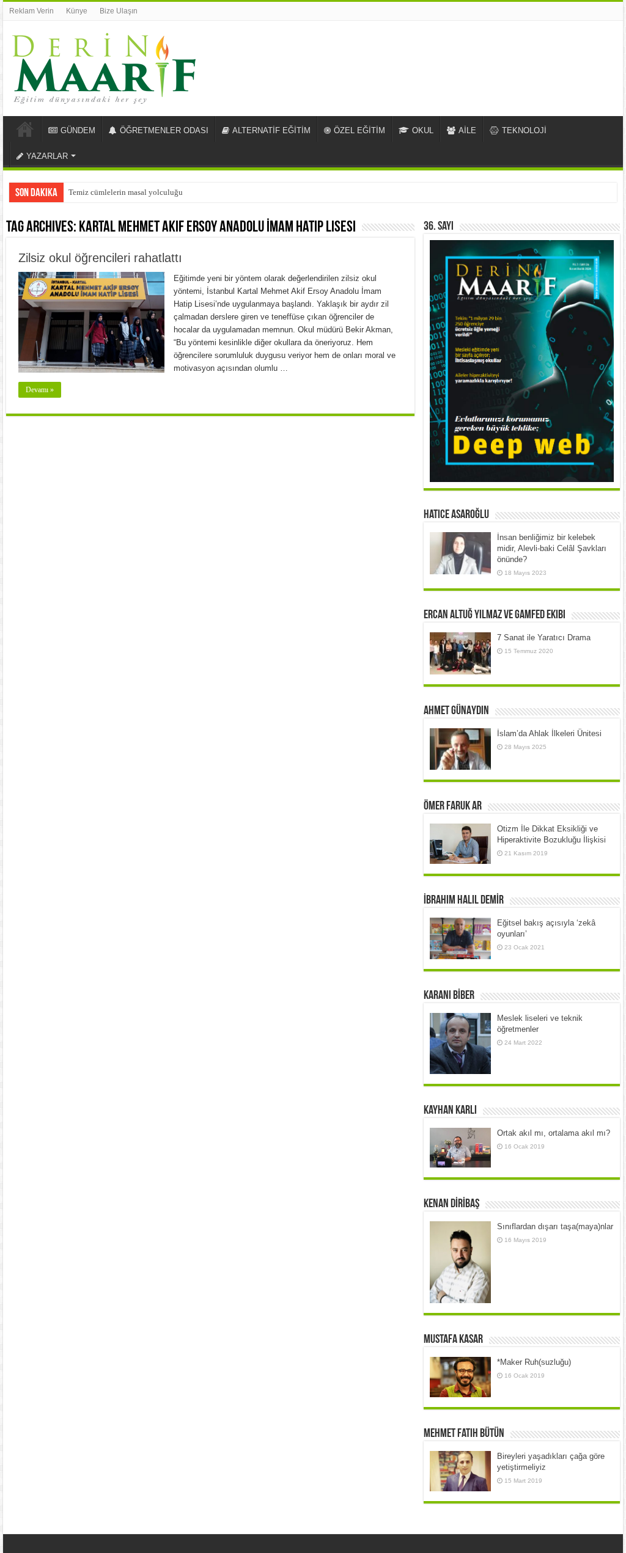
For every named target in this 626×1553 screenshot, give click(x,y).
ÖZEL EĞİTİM (359, 130)
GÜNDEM (78, 130)
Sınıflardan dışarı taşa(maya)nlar (555, 1226)
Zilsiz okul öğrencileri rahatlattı (100, 258)
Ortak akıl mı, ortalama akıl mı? (553, 1133)
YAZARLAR (47, 156)
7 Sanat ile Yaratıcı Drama (544, 637)
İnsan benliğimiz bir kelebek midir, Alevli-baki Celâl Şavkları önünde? (551, 548)
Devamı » (40, 390)
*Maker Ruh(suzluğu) (534, 1362)
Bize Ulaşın (119, 11)
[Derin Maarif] (104, 66)
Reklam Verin (31, 11)
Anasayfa (25, 129)
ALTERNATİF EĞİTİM (271, 130)
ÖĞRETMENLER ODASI (164, 130)
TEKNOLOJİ (524, 130)
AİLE (467, 130)
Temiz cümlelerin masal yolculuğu (125, 192)
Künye (76, 11)
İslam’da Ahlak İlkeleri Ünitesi (549, 733)
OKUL (422, 130)
